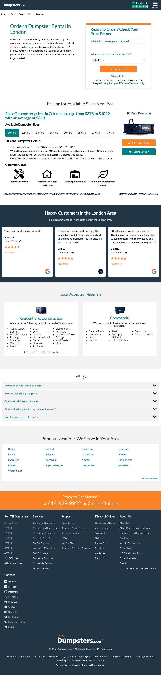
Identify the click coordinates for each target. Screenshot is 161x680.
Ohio (29, 14)
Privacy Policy (118, 76)
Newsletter (13, 611)
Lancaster (13, 459)
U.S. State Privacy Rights (131, 553)
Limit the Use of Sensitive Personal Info (138, 568)
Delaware (124, 448)
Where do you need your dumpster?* (110, 41)
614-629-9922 (141, 142)
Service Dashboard (70, 533)
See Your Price (118, 69)
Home (4, 14)
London (40, 14)
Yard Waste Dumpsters (44, 548)
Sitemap (123, 563)
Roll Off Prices (11, 558)
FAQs (64, 538)
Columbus (87, 448)
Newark (86, 459)
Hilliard (123, 454)
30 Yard (8, 548)
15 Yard (8, 538)
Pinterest (12, 601)
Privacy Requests (128, 558)
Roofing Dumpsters (42, 543)
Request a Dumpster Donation (76, 548)
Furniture (99, 548)
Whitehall (124, 465)
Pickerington (125, 459)
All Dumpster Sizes (13, 563)
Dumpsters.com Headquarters (134, 533)
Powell (12, 465)
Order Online (141, 152)
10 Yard (8, 528)
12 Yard (8, 533)
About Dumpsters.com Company (135, 528)
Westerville (88, 465)
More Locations (149, 478)
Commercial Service (42, 563)
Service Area (17, 14)
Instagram (13, 591)
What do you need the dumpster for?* (111, 54)
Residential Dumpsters (43, 558)
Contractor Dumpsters (44, 523)
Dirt (97, 538)
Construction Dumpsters (45, 528)
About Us (124, 523)
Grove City (88, 454)
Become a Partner (16, 622)
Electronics (100, 558)
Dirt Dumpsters (40, 553)
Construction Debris (105, 523)
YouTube (12, 606)
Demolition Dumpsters (44, 533)
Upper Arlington (54, 465)
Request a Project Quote (73, 528)
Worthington (15, 470)
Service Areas (10, 523)
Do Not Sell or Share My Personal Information (80, 665)
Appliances (100, 553)
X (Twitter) (13, 596)
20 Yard (8, 543)
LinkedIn (12, 581)
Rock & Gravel (102, 543)
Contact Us (13, 617)
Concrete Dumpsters (43, 538)
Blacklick (49, 448)
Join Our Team (68, 543)
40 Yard (8, 553)
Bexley (11, 448)
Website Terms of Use (130, 543)
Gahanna (50, 454)
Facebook (12, 586)
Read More (9, 252)
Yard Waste (100, 533)
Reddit (11, 627)
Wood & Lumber (103, 528)
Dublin (12, 454)
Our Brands (125, 538)
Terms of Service (129, 83)
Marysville (50, 459)
